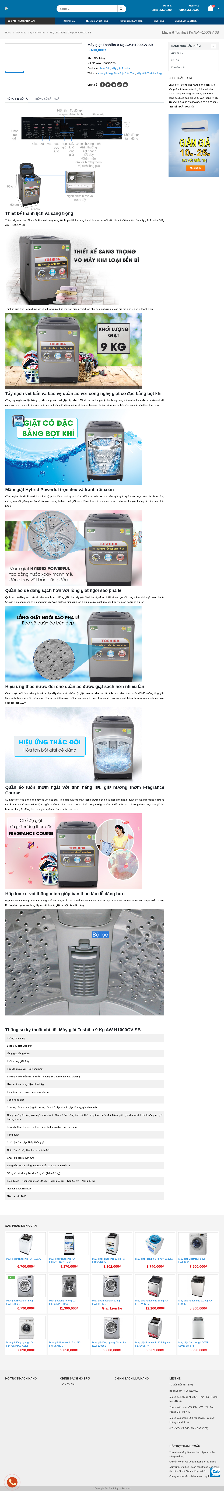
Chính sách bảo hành (186, 21)
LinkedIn (113, 84)
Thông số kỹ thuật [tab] (47, 98)
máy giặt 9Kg (105, 73)
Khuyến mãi (69, 21)
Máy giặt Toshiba (121, 68)
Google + (119, 84)
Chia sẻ (92, 84)
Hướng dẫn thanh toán (130, 21)
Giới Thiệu (177, 53)
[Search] (121, 8)
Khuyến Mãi (177, 67)
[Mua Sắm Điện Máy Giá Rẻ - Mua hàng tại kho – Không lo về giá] (21, 8)
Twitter (108, 84)
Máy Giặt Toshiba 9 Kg (149, 73)
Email (125, 84)
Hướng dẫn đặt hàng (97, 21)
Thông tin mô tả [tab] (16, 98)
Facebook (102, 84)
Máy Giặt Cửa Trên (124, 73)
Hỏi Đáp (175, 60)
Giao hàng (158, 21)
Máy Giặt (105, 68)
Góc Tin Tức (68, 1384)
